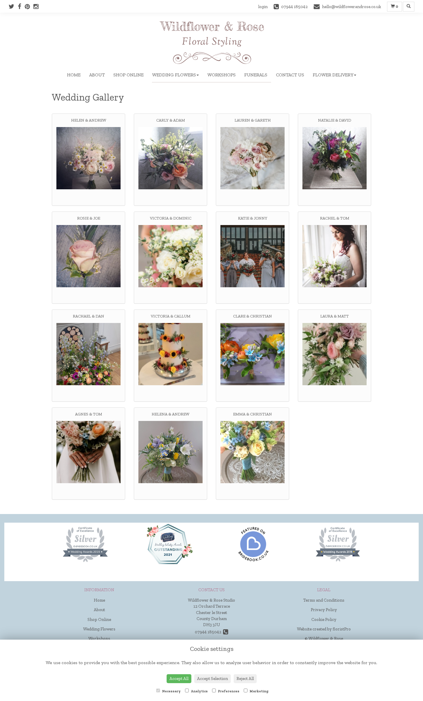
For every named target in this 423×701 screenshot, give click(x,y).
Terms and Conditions (323, 600)
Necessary (171, 691)
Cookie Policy (323, 619)
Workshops (221, 75)
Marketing (258, 691)
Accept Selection (212, 678)
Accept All (178, 678)
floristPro (342, 629)
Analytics (199, 691)
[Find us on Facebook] (21, 6)
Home (74, 75)
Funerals (255, 75)
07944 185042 (209, 631)
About (97, 75)
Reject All (245, 678)
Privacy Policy (324, 609)
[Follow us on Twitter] (13, 6)
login (263, 6)
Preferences (228, 691)
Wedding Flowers (174, 75)
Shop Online (128, 75)
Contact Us (290, 75)
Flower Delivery (333, 75)
